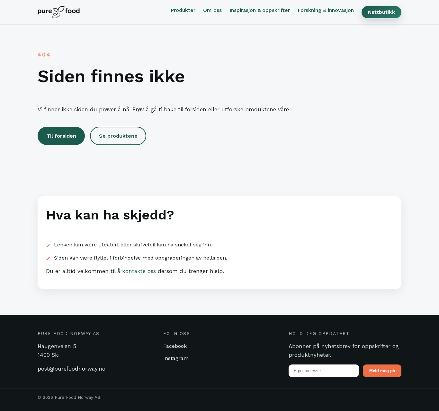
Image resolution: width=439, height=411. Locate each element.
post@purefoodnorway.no (71, 368)
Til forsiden (61, 136)
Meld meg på (382, 370)
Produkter (183, 10)
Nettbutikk (381, 12)
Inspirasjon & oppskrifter (259, 10)
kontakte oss (139, 271)
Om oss (212, 10)
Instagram (176, 358)
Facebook (175, 346)
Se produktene (118, 136)
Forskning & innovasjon (326, 10)
